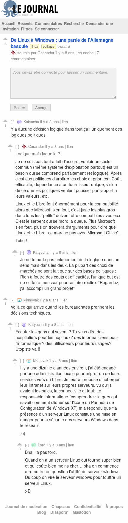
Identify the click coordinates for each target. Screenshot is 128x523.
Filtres (26, 29)
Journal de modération (26, 506)
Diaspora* (59, 512)
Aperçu (41, 107)
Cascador (46, 52)
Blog (41, 512)
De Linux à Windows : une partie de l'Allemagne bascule (62, 43)
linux (35, 46)
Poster (19, 107)
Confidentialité (87, 506)
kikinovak (31, 300)
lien (65, 121)
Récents (25, 23)
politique (48, 46)
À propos (114, 506)
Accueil (8, 23)
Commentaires (48, 23)
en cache (85, 52)
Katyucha (31, 121)
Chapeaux (60, 506)
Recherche (74, 23)
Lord (41, 445)
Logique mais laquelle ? (37, 154)
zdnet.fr (64, 46)
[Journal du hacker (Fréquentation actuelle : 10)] (30, 15)
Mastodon (82, 512)
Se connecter (47, 29)
